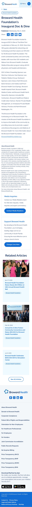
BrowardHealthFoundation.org (11, 136)
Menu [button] (24, 3)
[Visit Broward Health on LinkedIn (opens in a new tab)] (17, 397)
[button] (29, 3)
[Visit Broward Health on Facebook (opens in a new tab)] (10, 397)
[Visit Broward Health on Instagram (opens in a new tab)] (14, 397)
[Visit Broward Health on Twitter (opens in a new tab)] (21, 397)
